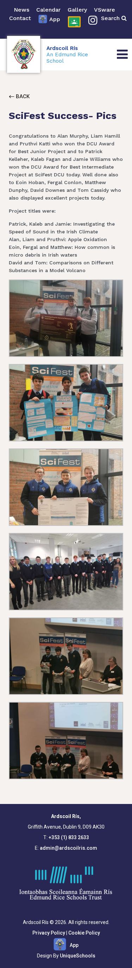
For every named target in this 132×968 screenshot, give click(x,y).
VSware (104, 9)
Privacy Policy (48, 933)
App (54, 19)
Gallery (77, 9)
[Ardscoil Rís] (23, 54)
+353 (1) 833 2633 (69, 837)
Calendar (48, 9)
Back (22, 96)
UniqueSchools (77, 955)
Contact (20, 18)
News (21, 9)
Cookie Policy (84, 933)
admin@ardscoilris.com (68, 848)
